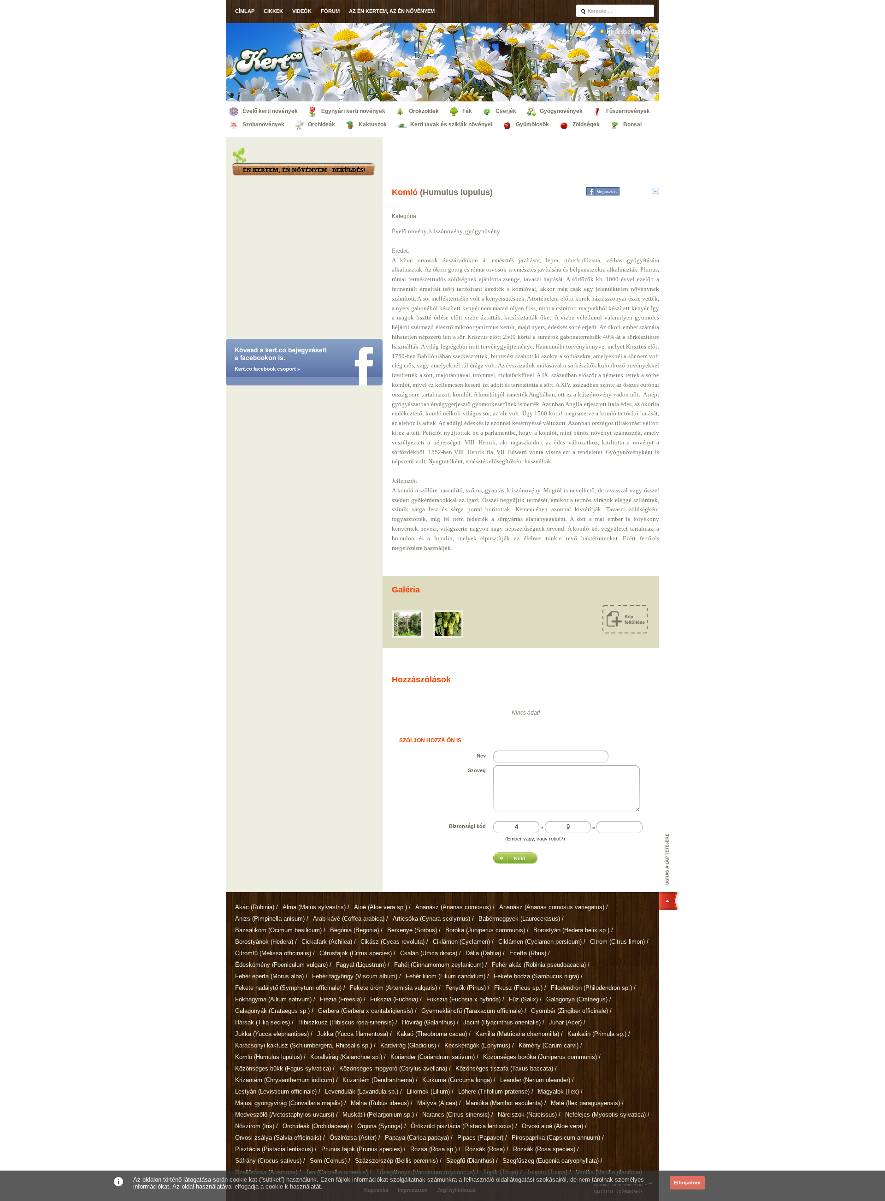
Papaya (417, 1137)
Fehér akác (539, 964)
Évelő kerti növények (270, 111)
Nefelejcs (605, 1114)
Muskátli (378, 1114)
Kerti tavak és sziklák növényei (451, 124)
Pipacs (480, 1137)
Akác (254, 907)
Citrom (617, 941)
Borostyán (571, 930)
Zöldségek (586, 124)
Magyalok (558, 1091)
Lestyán (276, 1091)
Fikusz (518, 987)
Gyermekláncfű (472, 1010)
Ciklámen (461, 941)
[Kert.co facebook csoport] (304, 363)
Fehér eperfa (269, 976)
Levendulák (361, 1091)
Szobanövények (263, 124)
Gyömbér (569, 1010)
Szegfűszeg (550, 1160)
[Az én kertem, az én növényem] (303, 170)
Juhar (565, 1022)
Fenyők (465, 987)
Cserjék (506, 111)
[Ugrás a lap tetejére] (669, 872)
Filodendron (591, 987)
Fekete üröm (393, 987)
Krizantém (284, 1080)
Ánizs (270, 918)
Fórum (330, 11)
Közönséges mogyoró (393, 1068)
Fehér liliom (445, 976)
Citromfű (273, 953)
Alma (314, 907)
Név (481, 755)
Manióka (504, 1103)
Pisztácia (274, 1149)
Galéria (406, 589)
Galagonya (577, 999)
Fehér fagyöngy (354, 976)
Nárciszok (527, 1114)
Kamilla (517, 1033)
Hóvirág (428, 1022)
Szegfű (470, 1160)
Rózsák (485, 1149)
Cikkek (273, 11)
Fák (467, 111)
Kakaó (431, 1033)
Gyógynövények (561, 111)
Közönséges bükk (283, 1068)
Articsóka (431, 918)
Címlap (244, 11)
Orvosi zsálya (278, 1137)
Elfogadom (687, 1182)
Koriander (432, 1056)
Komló (268, 1056)
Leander (535, 1080)
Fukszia (394, 999)
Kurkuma (457, 1080)
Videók (302, 11)
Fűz (523, 999)
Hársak (262, 1022)
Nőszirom (254, 1126)
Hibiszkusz (346, 1022)
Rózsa (433, 1149)
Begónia (354, 930)
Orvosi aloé (552, 1126)
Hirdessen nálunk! (631, 32)
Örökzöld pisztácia (462, 1126)
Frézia (341, 999)
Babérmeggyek (519, 918)
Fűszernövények (628, 111)
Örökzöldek (424, 111)
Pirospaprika (556, 1137)
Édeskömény (281, 964)
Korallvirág (346, 1056)
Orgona (379, 1126)
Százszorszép (396, 1160)
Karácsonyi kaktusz (303, 1045)
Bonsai (632, 124)
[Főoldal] (270, 61)
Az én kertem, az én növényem (392, 11)
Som (328, 1160)
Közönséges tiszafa (504, 1068)
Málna (380, 1103)
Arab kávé (348, 918)
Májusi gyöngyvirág (288, 1103)
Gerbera (365, 1010)
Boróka (485, 930)
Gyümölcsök (532, 124)
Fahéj (439, 964)
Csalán (428, 953)
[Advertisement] (304, 260)
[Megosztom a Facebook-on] (603, 191)
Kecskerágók (477, 1045)
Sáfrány (268, 1160)
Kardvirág (408, 1045)
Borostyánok (264, 941)
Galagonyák (272, 1010)
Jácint (502, 1022)
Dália (483, 953)
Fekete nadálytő (288, 987)
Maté (585, 1103)
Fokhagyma (273, 999)
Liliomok (428, 1091)
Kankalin (596, 1033)
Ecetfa (527, 953)
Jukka (272, 1033)
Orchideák (321, 124)
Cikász (392, 941)
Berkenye (412, 930)
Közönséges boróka (540, 1056)
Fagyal (361, 964)
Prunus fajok (361, 1149)
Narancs (456, 1114)
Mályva (437, 1103)
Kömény (548, 1045)
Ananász (453, 907)
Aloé (380, 907)
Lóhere (494, 1091)
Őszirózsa (353, 1137)
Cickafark (326, 941)
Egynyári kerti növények (353, 111)
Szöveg (477, 770)
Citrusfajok (355, 953)
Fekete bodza (536, 976)
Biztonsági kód (467, 826)
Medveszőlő (284, 1114)
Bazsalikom (278, 930)
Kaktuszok (373, 124)
